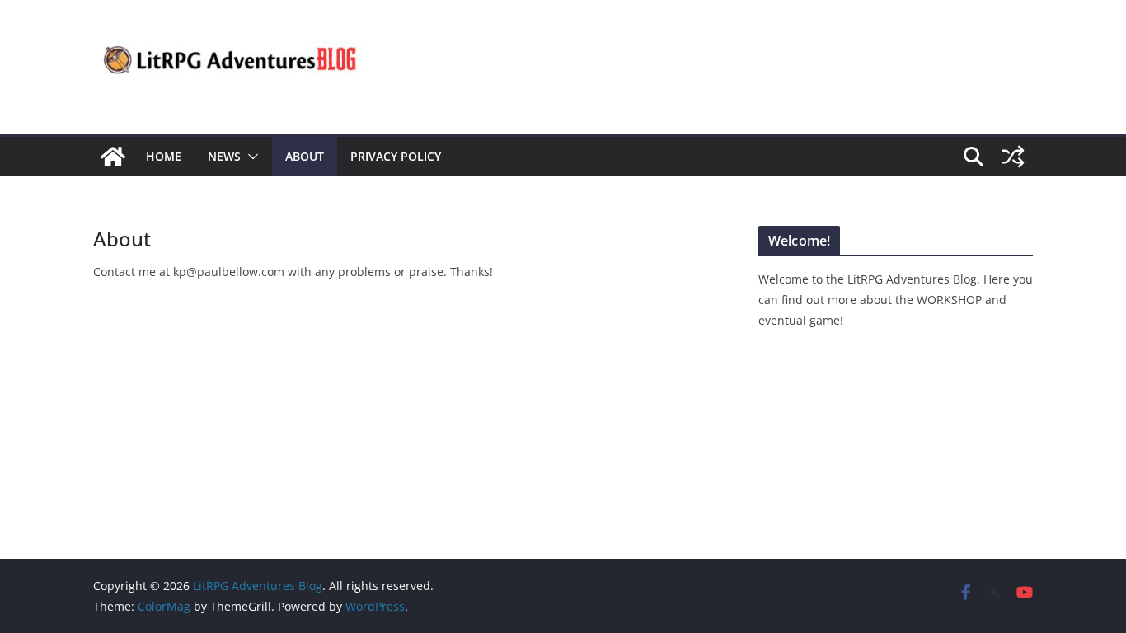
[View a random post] (1013, 156)
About (304, 156)
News (224, 156)
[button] (250, 156)
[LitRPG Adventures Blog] (113, 156)
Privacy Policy (395, 156)
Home (163, 156)
